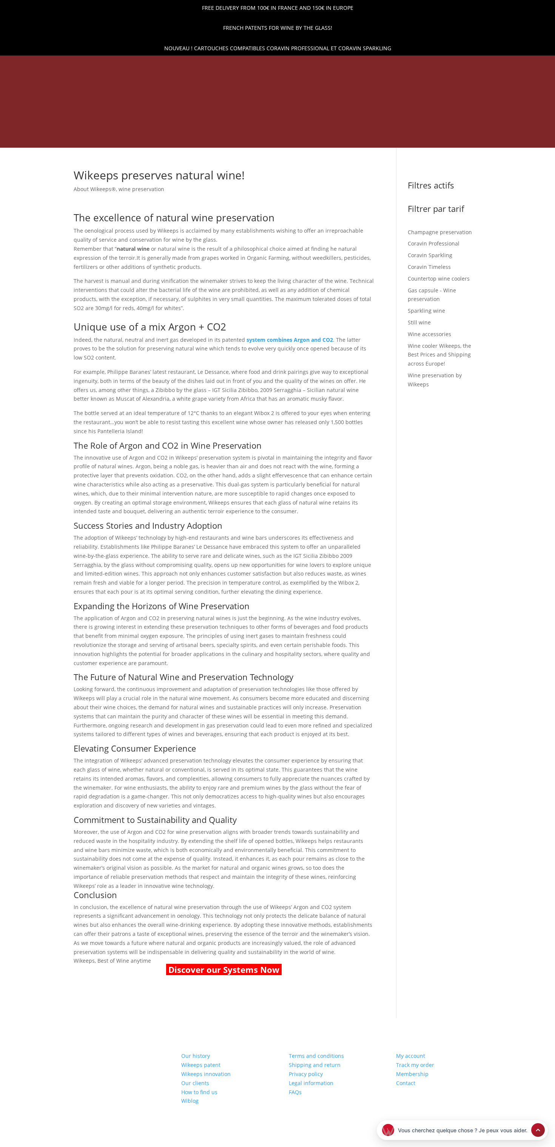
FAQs (295, 1092)
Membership (412, 1074)
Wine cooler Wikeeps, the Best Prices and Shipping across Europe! (223, 137)
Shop (190, 126)
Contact (405, 1083)
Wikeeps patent (200, 1064)
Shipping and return (315, 1064)
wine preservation (141, 189)
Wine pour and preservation (252, 126)
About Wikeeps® (95, 189)
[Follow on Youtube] (81, 66)
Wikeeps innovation (206, 1074)
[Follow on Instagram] (69, 66)
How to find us (199, 1092)
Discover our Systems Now (224, 969)
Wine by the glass (370, 137)
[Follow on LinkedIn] (43, 66)
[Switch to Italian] (432, 138)
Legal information (311, 1083)
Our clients (195, 1083)
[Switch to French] (417, 138)
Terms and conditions (316, 1055)
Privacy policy (306, 1074)
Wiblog (190, 1100)
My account (410, 1055)
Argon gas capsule (335, 126)
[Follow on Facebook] (56, 66)
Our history (195, 1055)
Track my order (415, 1064)
